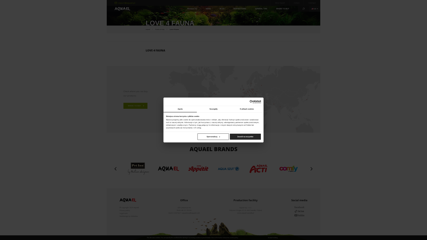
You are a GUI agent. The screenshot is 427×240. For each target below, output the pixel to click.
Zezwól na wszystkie (245, 137)
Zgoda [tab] (180, 109)
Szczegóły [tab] (213, 109)
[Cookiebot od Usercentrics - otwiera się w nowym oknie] (251, 101)
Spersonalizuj (212, 137)
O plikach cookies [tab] (247, 109)
